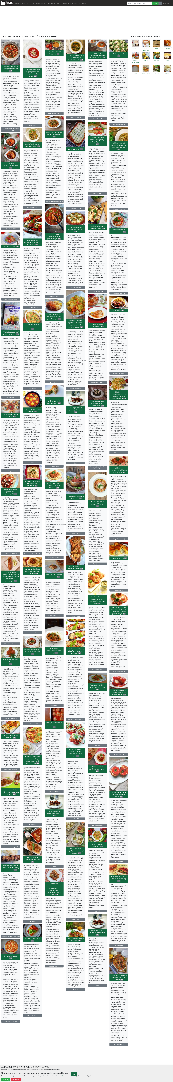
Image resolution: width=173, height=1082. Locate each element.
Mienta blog (75, 919)
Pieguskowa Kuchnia (54, 296)
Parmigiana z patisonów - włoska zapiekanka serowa (119, 977)
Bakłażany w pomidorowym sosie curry (54, 651)
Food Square (32, 824)
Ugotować (32, 921)
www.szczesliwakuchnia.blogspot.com (11, 936)
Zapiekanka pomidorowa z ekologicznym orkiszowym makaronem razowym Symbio (54, 889)
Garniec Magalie (75, 533)
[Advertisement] (86, 20)
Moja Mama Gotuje (54, 466)
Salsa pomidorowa (10, 246)
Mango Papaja (75, 616)
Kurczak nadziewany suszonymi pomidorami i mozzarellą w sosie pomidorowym (119, 610)
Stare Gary (76, 989)
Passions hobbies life (54, 615)
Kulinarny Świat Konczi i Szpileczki (97, 468)
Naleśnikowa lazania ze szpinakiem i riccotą (119, 879)
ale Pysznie (32, 388)
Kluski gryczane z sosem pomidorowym (75, 410)
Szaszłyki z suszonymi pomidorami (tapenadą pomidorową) (11, 868)
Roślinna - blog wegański (75, 719)
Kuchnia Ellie (75, 819)
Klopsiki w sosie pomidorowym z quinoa (97, 769)
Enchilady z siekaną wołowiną (11, 737)
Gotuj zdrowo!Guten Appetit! (32, 554)
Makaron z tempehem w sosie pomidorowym (54, 134)
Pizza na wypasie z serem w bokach (75, 568)
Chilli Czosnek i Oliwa (119, 1044)
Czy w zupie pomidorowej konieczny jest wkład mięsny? (97, 55)
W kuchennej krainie (32, 724)
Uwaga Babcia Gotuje (54, 113)
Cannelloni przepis (119, 558)
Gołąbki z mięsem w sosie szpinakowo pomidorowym (97, 403)
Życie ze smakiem (97, 291)
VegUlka (97, 745)
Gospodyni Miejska (54, 791)
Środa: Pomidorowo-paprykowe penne (32, 145)
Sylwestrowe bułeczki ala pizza (10, 415)
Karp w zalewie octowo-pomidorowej (32, 859)
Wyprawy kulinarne (119, 671)
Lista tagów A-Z (41, 3)
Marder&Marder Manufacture (54, 201)
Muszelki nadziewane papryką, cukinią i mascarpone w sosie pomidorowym (32, 760)
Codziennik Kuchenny (119, 293)
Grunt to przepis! (76, 287)
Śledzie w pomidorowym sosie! (11, 165)
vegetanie (97, 911)
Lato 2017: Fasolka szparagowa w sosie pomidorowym (54, 317)
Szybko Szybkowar (97, 669)
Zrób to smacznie (119, 453)
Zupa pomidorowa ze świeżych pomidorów (11, 68)
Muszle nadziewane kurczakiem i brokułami (32, 327)
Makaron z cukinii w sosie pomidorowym (97, 504)
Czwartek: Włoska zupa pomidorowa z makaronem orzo (76, 58)
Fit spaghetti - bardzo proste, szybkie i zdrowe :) (54, 485)
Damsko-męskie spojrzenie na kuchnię (11, 129)
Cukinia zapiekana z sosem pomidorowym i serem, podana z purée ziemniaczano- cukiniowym (11, 576)
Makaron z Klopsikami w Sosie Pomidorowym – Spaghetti (32, 571)
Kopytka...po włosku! (11, 957)
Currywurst (118, 310)
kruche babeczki (11, 397)
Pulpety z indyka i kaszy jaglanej (32, 410)
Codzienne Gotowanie (10, 299)
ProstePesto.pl (97, 119)
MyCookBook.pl (119, 754)
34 (74, 1074)
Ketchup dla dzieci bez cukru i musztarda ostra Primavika (11, 792)
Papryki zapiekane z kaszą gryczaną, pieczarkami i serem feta (76, 753)
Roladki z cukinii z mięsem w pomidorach (75, 229)
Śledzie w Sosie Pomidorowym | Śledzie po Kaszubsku (119, 470)
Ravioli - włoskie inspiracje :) (97, 845)
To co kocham (97, 193)
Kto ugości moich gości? (11, 847)
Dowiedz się (65, 1076)
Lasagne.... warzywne (32, 939)
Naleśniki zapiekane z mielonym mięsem (97, 227)
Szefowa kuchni (54, 966)
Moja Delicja (32, 125)
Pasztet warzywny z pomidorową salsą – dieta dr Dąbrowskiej (97, 141)
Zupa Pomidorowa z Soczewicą (54, 53)
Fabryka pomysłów (119, 373)
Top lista (18, 3)
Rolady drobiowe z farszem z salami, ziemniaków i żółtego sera (97, 600)
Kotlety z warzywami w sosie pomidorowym (54, 725)
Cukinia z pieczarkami (119, 55)
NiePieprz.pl (119, 590)
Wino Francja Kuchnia (11, 644)
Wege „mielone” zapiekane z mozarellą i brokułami (76, 851)
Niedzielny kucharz (75, 117)
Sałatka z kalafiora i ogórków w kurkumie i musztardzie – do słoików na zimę (75, 324)
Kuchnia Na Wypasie (119, 124)
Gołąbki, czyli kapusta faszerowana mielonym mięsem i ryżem (119, 692)
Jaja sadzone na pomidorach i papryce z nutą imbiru (32, 242)
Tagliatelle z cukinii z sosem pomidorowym (97, 687)
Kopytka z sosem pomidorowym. (118, 231)
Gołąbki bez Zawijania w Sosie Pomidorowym (11, 662)
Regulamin (71, 3)
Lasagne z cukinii (75, 149)
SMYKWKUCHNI (11, 229)
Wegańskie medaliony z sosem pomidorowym (32, 652)
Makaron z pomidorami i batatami (76, 939)
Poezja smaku (97, 564)
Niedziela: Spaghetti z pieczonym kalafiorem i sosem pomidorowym (119, 146)
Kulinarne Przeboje (75, 388)
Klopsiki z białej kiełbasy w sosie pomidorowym (53, 236)
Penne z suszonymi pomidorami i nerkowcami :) (10, 492)
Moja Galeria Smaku (97, 825)
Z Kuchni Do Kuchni (32, 307)
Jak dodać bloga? (54, 3)
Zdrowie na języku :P (54, 557)
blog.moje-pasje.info (54, 382)
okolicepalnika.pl (76, 208)
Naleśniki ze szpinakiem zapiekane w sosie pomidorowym (54, 401)
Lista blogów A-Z (28, 3)
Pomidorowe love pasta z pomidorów (76, 497)
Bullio (75, 463)
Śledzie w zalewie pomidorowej (97, 325)
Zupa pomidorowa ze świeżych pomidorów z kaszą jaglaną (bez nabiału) (32, 73)
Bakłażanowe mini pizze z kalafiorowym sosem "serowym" (75, 651)
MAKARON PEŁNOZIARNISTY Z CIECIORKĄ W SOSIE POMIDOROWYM (119, 395)
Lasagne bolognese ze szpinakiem (54, 576)
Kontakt (84, 3)
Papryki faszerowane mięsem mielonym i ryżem (119, 794)
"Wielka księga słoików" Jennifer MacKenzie (11, 333)
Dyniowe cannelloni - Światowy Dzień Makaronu (32, 483)
